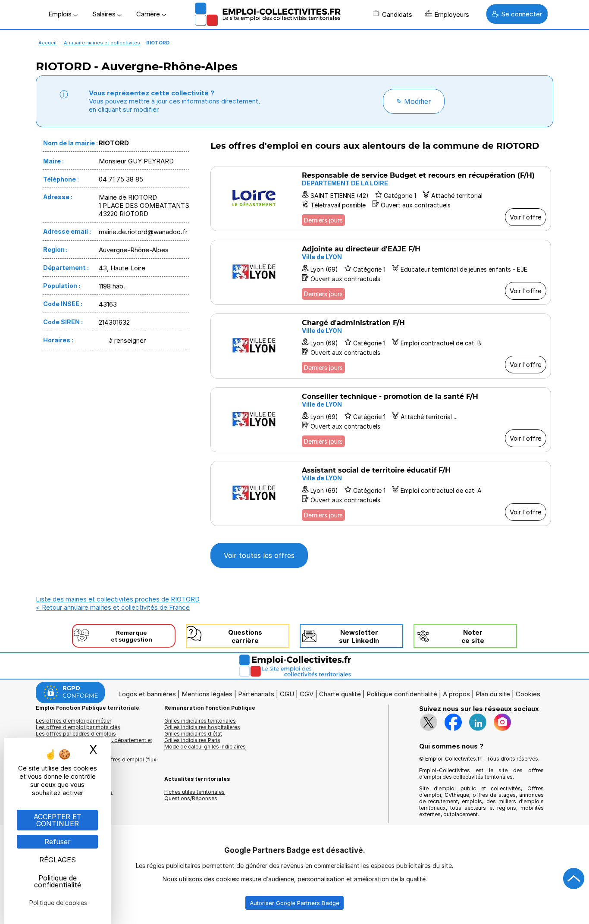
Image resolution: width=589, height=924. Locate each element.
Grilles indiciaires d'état (193, 733)
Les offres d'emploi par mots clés (78, 727)
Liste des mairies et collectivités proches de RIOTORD (118, 599)
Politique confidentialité (402, 694)
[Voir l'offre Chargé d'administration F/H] (381, 346)
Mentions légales (207, 694)
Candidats (397, 14)
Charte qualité (340, 694)
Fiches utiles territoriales (194, 792)
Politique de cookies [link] (58, 902)
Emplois (60, 14)
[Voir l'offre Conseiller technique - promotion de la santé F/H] (381, 420)
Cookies (528, 694)
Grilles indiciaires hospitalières (202, 727)
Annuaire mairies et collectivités (102, 43)
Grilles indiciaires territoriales (200, 720)
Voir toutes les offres (259, 555)
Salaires (104, 14)
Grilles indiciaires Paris (192, 740)
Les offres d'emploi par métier (73, 720)
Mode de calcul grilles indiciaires (205, 746)
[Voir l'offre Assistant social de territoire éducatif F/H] (381, 493)
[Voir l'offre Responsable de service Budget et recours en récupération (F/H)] (381, 198)
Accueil (47, 43)
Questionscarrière (245, 636)
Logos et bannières (147, 694)
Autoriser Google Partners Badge (294, 902)
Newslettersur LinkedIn (359, 636)
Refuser (57, 841)
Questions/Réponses (190, 798)
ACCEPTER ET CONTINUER (57, 820)
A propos (456, 694)
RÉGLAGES (57, 859)
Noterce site (472, 636)
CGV (306, 694)
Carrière (149, 14)
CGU (287, 694)
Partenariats (256, 694)
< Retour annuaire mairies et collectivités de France (113, 607)
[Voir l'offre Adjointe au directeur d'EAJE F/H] (381, 272)
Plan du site (493, 694)
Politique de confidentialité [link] (57, 881)
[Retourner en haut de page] (574, 879)
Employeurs (451, 14)
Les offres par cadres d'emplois (76, 733)
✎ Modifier (413, 101)
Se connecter (521, 14)
